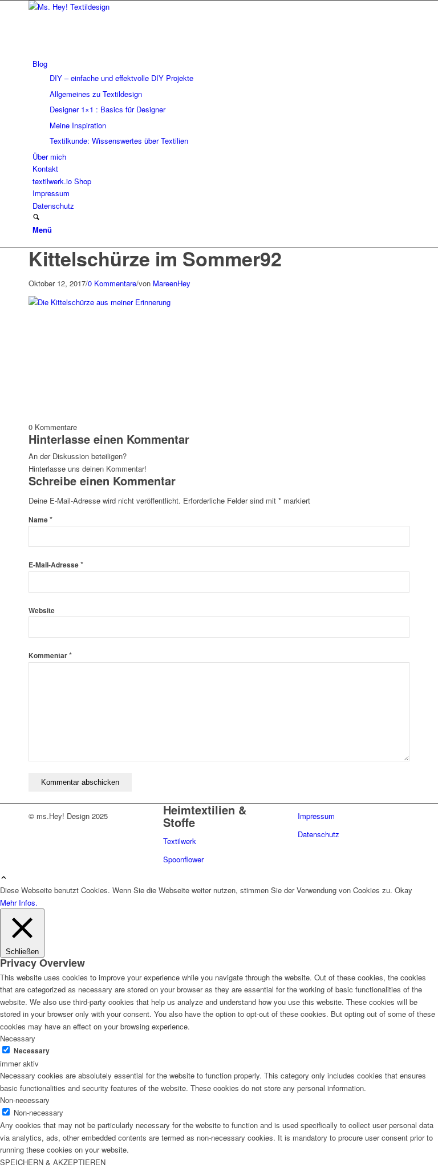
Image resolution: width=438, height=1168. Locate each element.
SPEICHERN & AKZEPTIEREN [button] (53, 1162)
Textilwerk (179, 841)
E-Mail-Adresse (56, 565)
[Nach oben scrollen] (3, 878)
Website (42, 610)
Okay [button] (403, 890)
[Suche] (36, 217)
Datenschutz (318, 834)
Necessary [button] (17, 1038)
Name (40, 520)
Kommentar (50, 655)
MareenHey (171, 283)
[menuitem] (221, 102)
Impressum (316, 815)
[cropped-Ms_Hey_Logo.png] (114, 6)
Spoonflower (183, 859)
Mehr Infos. (19, 902)
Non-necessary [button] (25, 1099)
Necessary (32, 1051)
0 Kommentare (112, 283)
